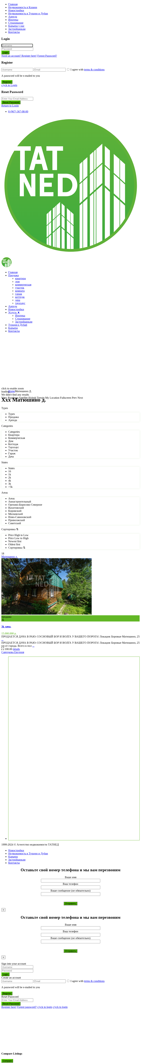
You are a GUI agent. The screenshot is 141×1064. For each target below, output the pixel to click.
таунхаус (20, 303)
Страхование (15, 22)
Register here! (9, 1007)
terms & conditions (94, 69)
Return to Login (10, 105)
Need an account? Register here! (19, 55)
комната (20, 290)
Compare (7, 1061)
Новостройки (16, 10)
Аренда (12, 16)
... (2, 639)
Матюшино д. (9, 556)
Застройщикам (16, 29)
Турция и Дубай (17, 324)
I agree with (87, 69)
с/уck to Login (9, 85)
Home (11, 391)
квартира (20, 278)
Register (7, 82)
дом (17, 281)
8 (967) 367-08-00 (18, 111)
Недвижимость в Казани (22, 7)
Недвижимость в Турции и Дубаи (28, 13)
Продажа (13, 275)
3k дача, (6, 626)
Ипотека (13, 19)
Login (5, 52)
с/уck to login (44, 1007)
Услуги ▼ (14, 312)
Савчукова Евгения (12, 652)
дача (17, 300)
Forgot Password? (47, 55)
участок (19, 287)
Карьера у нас (16, 25)
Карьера (13, 327)
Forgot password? (27, 1007)
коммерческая (23, 284)
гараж (18, 293)
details (16, 649)
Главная (13, 4)
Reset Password (11, 102)
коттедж (20, 297)
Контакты (14, 32)
